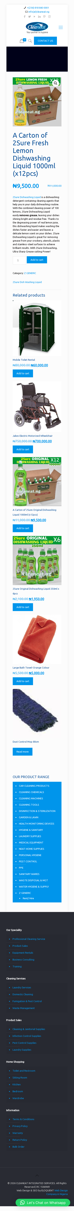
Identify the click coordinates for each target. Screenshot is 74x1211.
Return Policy (20, 1139)
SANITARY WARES (29, 874)
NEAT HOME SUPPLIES (31, 848)
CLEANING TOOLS (29, 804)
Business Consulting (23, 959)
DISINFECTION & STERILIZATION (37, 811)
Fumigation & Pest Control (27, 1001)
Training (17, 966)
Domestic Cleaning (23, 994)
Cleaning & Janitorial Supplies (29, 1029)
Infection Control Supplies (27, 1036)
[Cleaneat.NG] (37, 27)
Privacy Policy (20, 1126)
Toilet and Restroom (24, 1070)
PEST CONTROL (28, 861)
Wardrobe (18, 1098)
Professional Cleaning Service (29, 939)
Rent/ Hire (28, 898)
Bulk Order (18, 1146)
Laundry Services (22, 987)
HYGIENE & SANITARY (31, 830)
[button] (55, 83)
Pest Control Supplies (24, 1042)
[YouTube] (35, 16)
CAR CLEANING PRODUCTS (34, 785)
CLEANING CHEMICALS (31, 792)
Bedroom (18, 1091)
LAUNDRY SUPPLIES (30, 836)
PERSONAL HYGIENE (30, 855)
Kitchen (17, 1084)
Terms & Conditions (23, 1119)
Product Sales (20, 945)
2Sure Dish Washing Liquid (27, 282)
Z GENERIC (30, 273)
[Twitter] (30, 16)
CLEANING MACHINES (31, 798)
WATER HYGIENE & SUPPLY (34, 886)
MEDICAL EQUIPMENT (31, 842)
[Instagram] (49, 16)
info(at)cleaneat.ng (38, 11)
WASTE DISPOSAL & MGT (33, 880)
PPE (21, 867)
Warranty (18, 1133)
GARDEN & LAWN (28, 817)
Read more (23, 751)
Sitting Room (20, 1077)
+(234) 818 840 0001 (38, 7)
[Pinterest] (44, 16)
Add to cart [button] (23, 373)
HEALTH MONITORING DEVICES (36, 823)
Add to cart (37, 259)
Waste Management (24, 1008)
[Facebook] (25, 16)
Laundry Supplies (22, 1049)
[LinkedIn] (40, 16)
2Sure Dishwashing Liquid (27, 197)
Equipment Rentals (23, 952)
